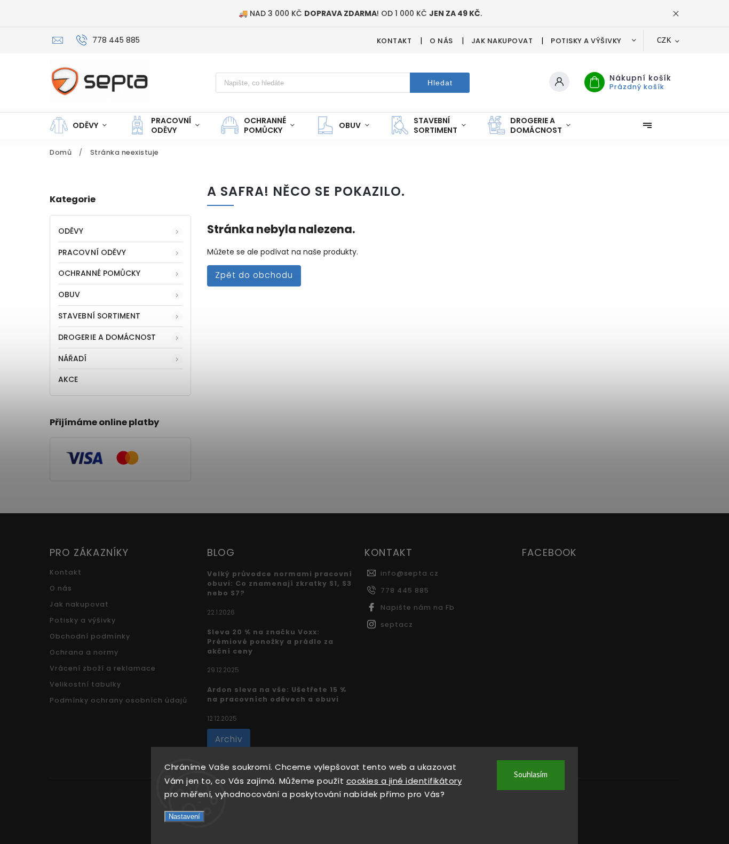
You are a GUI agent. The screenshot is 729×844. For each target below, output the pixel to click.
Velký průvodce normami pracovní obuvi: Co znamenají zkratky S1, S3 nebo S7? (279, 583)
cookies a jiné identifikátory (404, 780)
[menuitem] (83, 125)
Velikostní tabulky (85, 684)
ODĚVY (71, 231)
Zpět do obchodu (254, 275)
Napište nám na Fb (418, 607)
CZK (664, 40)
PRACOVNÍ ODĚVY (92, 252)
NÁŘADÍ (72, 358)
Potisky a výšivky (586, 41)
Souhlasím (531, 775)
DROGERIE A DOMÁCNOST (107, 337)
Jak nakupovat (502, 41)
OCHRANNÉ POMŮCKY (99, 273)
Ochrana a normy (84, 652)
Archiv (228, 739)
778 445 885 (405, 590)
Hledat (440, 82)
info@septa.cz (410, 573)
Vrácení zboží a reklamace (103, 668)
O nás (441, 41)
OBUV (69, 294)
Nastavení (184, 817)
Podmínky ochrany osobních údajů (118, 700)
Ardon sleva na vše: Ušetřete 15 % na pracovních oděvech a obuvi (276, 694)
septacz (397, 624)
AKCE (68, 379)
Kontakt (394, 41)
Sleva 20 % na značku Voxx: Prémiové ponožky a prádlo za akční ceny (270, 641)
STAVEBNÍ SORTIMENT (99, 315)
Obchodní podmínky (90, 636)
